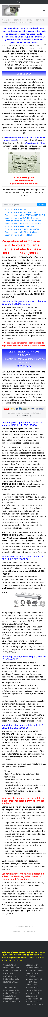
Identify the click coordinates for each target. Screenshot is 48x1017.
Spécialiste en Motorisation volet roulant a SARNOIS (11, 999)
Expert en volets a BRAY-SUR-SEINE (21, 212)
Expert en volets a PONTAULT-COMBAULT (24, 221)
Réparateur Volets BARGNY (24, 926)
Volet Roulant (6, 20)
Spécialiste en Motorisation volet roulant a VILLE (34, 990)
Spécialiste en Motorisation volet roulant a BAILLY (11, 979)
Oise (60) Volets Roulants (10, 22)
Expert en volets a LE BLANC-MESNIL (22, 232)
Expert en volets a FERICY (16, 209)
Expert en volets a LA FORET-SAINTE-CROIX (25, 215)
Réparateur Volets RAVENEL (23, 931)
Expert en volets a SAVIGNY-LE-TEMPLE (23, 224)
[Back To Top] (42, 1011)
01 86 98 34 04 (23, 2)
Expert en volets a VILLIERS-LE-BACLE (22, 229)
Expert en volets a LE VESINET (18, 235)
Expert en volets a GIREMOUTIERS (20, 226)
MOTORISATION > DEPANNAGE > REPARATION (29, 20)
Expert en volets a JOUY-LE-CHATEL (21, 218)
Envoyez (42, 204)
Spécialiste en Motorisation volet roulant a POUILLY (11, 990)
